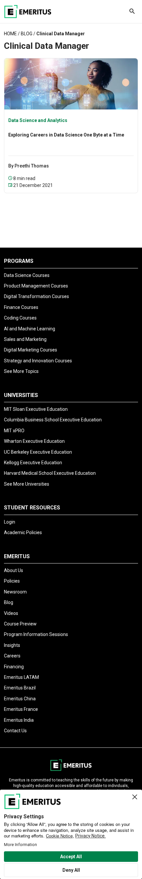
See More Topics (21, 371)
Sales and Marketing (25, 339)
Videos (11, 613)
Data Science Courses (27, 275)
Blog (26, 33)
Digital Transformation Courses (36, 296)
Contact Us (15, 730)
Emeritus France (21, 709)
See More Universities (26, 484)
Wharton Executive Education (34, 441)
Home (10, 33)
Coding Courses (20, 317)
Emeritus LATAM (21, 677)
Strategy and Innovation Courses (38, 360)
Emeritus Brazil (20, 687)
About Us (13, 570)
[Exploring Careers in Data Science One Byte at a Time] (71, 83)
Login (9, 522)
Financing (14, 666)
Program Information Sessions (36, 634)
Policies (12, 581)
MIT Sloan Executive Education (36, 409)
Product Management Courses (36, 285)
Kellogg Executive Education (33, 462)
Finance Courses (21, 307)
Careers (12, 655)
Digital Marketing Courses (30, 349)
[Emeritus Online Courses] (28, 11)
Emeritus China (20, 698)
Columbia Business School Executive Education (53, 419)
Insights (12, 645)
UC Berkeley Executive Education (38, 452)
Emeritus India (19, 720)
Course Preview (20, 623)
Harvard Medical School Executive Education (50, 473)
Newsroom (15, 591)
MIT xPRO (14, 430)
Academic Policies (23, 532)
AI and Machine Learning (29, 328)
